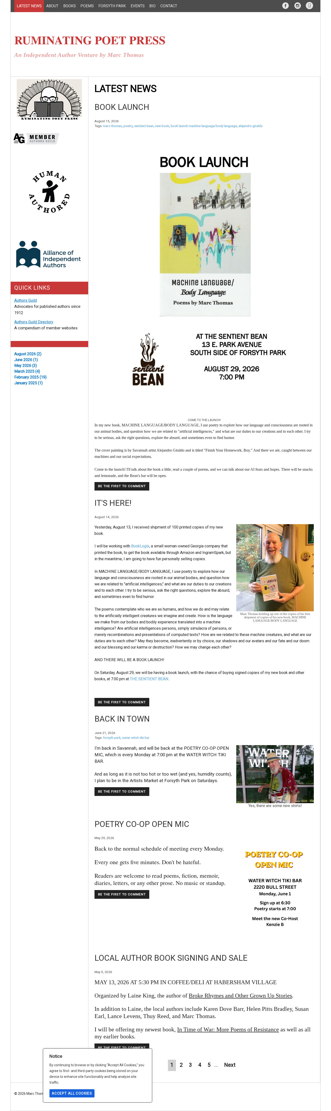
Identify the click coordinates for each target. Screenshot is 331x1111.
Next (230, 1065)
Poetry (128, 126)
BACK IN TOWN (122, 719)
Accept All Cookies (72, 1093)
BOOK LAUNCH (122, 107)
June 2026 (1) (26, 359)
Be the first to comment (122, 486)
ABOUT (52, 6)
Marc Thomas (112, 126)
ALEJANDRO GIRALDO (250, 126)
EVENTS (138, 6)
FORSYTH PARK (112, 6)
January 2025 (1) (28, 383)
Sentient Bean (144, 126)
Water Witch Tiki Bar (136, 738)
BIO (152, 6)
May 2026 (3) (25, 365)
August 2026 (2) (27, 354)
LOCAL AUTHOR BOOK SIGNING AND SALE (171, 958)
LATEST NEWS (29, 6)
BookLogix (140, 546)
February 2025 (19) (30, 377)
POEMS (87, 6)
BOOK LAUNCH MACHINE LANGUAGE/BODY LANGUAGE (204, 126)
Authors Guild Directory (33, 322)
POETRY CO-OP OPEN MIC (142, 824)
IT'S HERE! (113, 503)
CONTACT (168, 6)
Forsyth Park (112, 738)
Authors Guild (25, 300)
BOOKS (69, 6)
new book (162, 126)
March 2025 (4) (27, 371)
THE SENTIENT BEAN (149, 679)
